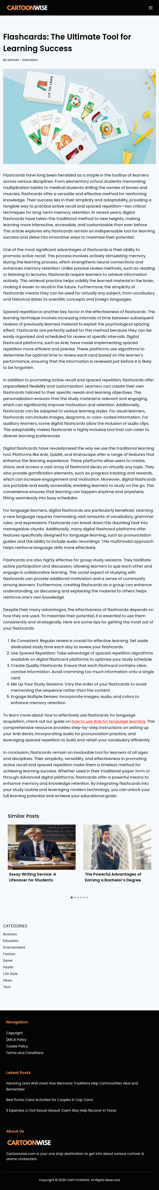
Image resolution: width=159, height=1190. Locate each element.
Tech (7, 987)
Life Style (10, 974)
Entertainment (14, 947)
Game (7, 960)
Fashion (9, 954)
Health (8, 967)
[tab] (72, 897)
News (7, 980)
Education (30, 60)
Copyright (14, 1033)
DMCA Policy (16, 1039)
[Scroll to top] (154, 1177)
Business (10, 934)
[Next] (144, 859)
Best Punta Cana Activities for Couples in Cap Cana (49, 1099)
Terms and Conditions (24, 1053)
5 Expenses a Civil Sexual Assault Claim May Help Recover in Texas (61, 1110)
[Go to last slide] (14, 859)
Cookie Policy (17, 1046)
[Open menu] (151, 7)
